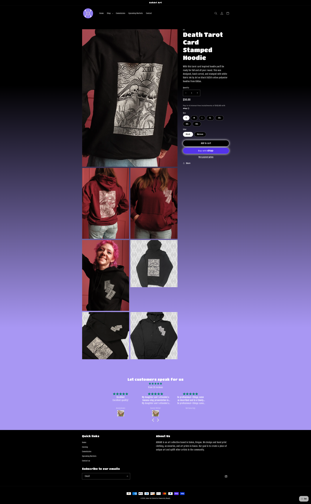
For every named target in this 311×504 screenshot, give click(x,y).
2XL (219, 118)
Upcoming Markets (89, 456)
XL (210, 118)
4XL (196, 124)
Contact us (86, 460)
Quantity (186, 88)
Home (84, 442)
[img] (155, 383)
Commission (86, 451)
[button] (109, 13)
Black (188, 134)
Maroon (200, 134)
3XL (187, 124)
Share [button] (188, 163)
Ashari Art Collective (152, 498)
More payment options (206, 157)
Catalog (85, 447)
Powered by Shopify (164, 498)
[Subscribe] (127, 476)
